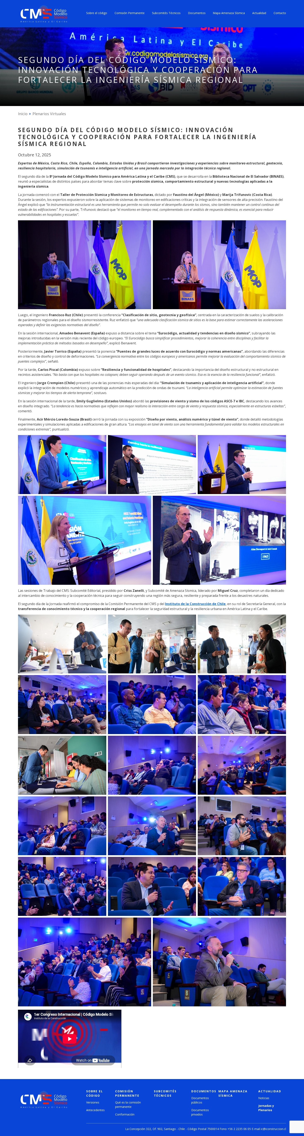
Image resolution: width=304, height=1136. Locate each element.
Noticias (263, 1098)
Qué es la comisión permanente (128, 1104)
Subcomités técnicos (165, 1093)
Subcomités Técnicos (166, 13)
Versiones (92, 1102)
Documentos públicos (200, 1100)
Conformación (124, 1114)
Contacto (280, 13)
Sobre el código (96, 13)
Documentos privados (200, 1112)
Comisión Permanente (130, 13)
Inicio (23, 113)
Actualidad (259, 13)
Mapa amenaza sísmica (233, 1093)
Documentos (197, 13)
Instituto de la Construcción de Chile (195, 604)
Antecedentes (95, 1110)
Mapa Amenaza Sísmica (229, 13)
